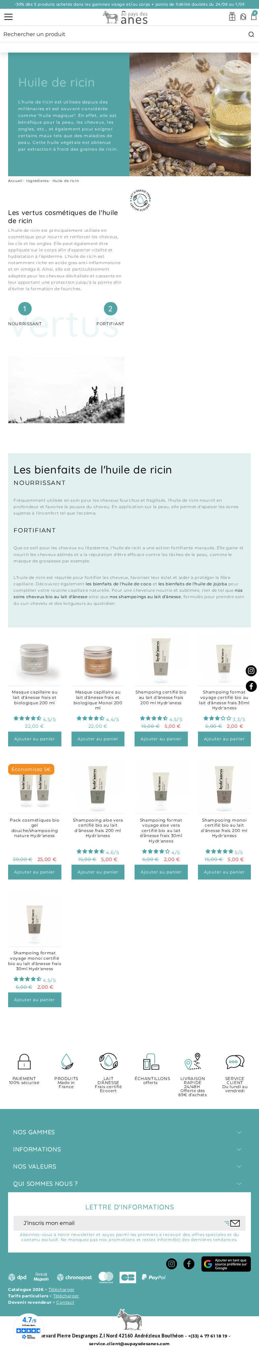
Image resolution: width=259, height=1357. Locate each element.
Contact (65, 1302)
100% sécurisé (24, 1081)
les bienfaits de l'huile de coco (118, 583)
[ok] (232, 1223)
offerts (151, 1081)
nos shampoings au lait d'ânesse (145, 596)
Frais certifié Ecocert (108, 1085)
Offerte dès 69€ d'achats (192, 1087)
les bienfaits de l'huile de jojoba (193, 583)
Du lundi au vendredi (235, 1085)
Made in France (66, 1083)
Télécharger (62, 1289)
